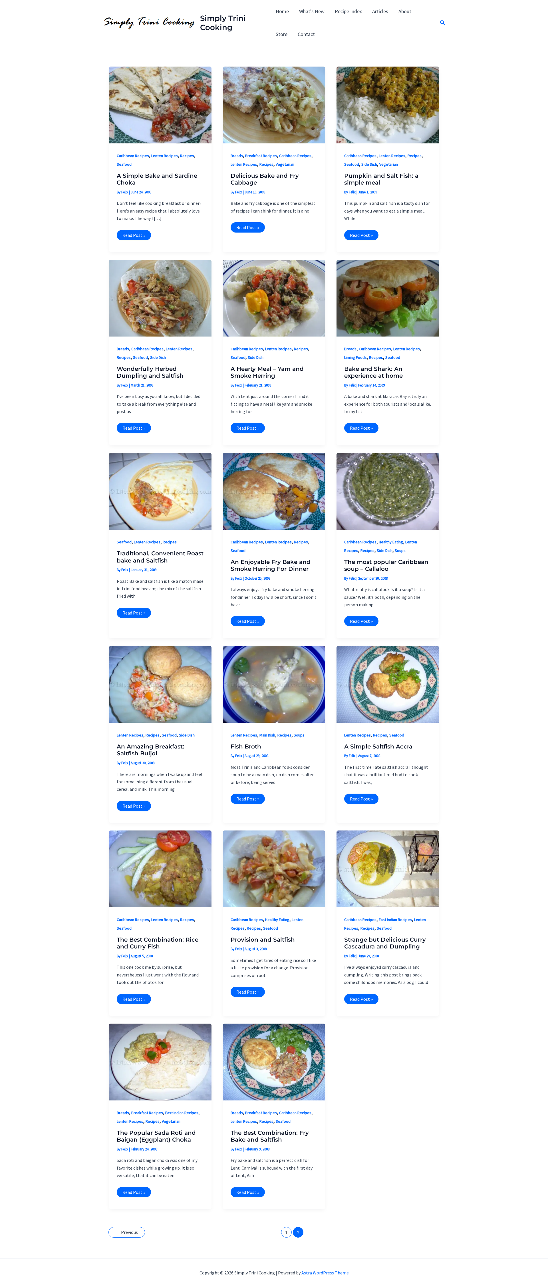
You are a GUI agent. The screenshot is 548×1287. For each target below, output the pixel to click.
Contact (306, 34)
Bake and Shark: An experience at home (373, 372)
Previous (127, 1232)
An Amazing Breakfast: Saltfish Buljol (150, 750)
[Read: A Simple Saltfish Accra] (388, 683)
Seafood (124, 164)
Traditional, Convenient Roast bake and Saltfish (160, 557)
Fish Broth (246, 746)
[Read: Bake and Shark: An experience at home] (388, 297)
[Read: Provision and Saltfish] (274, 868)
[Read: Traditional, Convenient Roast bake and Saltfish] (160, 490)
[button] (442, 23)
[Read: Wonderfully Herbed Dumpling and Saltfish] (160, 297)
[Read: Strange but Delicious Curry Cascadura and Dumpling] (388, 868)
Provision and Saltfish (263, 939)
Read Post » (133, 236)
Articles (380, 11)
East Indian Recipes (395, 919)
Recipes (187, 155)
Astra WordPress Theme (325, 1273)
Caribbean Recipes (133, 155)
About (404, 11)
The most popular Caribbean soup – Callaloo (386, 566)
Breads (237, 155)
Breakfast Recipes (261, 155)
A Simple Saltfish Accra (378, 746)
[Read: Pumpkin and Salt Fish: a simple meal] (388, 104)
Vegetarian (285, 164)
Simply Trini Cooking (223, 23)
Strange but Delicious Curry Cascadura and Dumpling (385, 943)
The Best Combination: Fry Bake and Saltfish (270, 1136)
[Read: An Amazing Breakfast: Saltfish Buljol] (160, 683)
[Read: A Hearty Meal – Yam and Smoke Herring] (274, 297)
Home (282, 11)
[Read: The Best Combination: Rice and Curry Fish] (160, 868)
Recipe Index (348, 11)
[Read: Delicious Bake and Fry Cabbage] (274, 104)
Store (281, 34)
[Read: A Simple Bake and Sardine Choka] (160, 104)
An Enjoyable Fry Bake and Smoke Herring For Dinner (271, 566)
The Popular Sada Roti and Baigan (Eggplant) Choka (156, 1136)
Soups (400, 550)
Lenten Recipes (164, 155)
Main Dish (267, 735)
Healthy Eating (391, 542)
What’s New (312, 11)
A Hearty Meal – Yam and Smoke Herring (267, 372)
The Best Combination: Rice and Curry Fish (157, 943)
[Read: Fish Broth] (274, 683)
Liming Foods (355, 357)
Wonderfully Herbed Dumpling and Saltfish (150, 372)
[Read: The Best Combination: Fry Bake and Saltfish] (274, 1061)
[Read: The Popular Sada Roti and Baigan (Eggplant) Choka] (160, 1061)
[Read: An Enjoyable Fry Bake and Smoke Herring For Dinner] (274, 490)
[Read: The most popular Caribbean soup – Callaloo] (388, 490)
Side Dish (369, 164)
